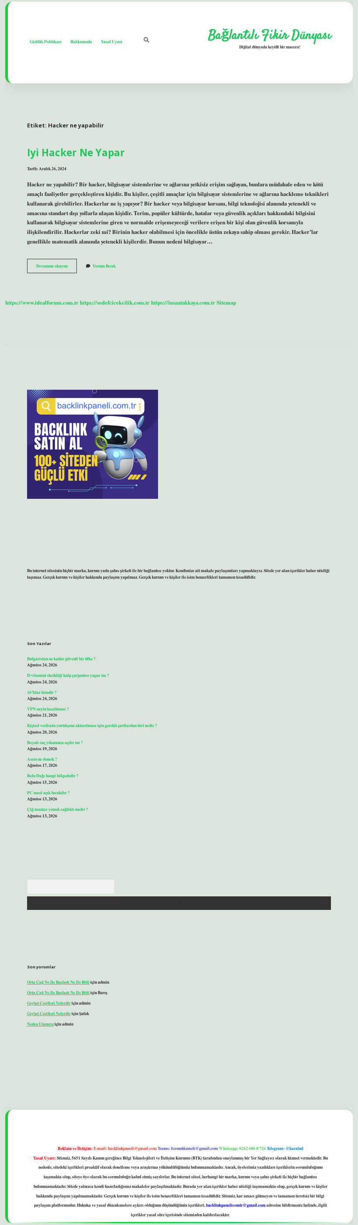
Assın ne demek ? (42, 759)
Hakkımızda (81, 41)
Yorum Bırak (104, 266)
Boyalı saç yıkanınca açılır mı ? (55, 742)
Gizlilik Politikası (46, 41)
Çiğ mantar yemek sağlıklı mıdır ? (57, 809)
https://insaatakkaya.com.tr (183, 302)
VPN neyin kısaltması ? (48, 709)
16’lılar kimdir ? (42, 692)
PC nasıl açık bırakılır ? (48, 792)
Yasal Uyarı (111, 41)
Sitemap (226, 302)
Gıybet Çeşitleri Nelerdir (49, 1003)
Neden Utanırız (40, 1024)
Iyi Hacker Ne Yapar (76, 152)
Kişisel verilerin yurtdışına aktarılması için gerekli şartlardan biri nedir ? (92, 725)
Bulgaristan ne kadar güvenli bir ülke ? (61, 658)
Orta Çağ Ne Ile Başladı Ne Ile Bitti (58, 982)
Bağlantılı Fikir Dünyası (269, 35)
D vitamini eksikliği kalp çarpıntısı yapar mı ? (68, 675)
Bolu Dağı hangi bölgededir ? (53, 775)
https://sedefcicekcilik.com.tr (115, 302)
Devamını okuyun (56, 267)
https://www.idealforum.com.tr (42, 302)
